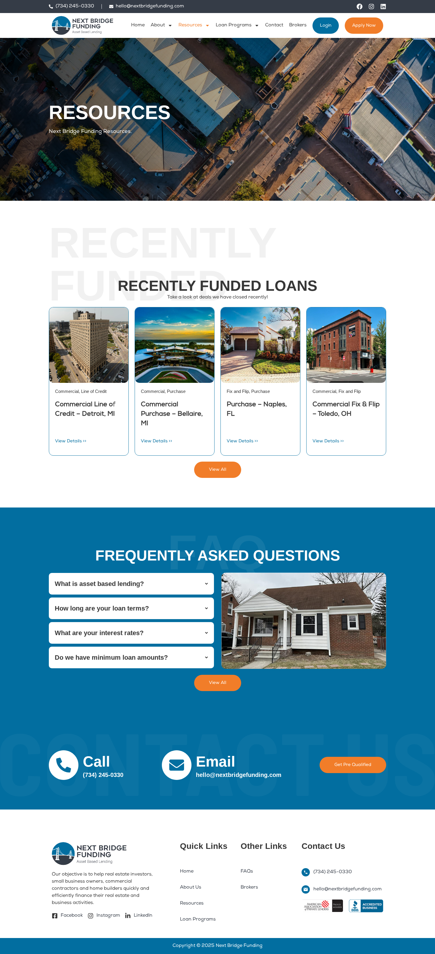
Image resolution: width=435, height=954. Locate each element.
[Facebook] (359, 6)
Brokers (298, 25)
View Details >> (70, 441)
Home (138, 25)
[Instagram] (371, 6)
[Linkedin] (383, 6)
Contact (274, 25)
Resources (190, 25)
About (158, 25)
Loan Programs (234, 25)
